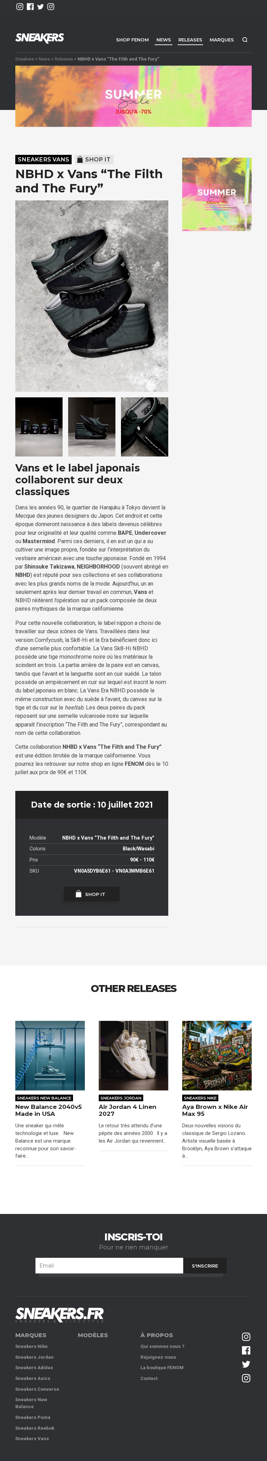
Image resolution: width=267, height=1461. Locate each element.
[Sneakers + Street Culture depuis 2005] (59, 1315)
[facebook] (30, 6)
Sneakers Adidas (34, 1367)
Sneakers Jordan (120, 1098)
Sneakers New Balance (44, 1098)
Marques (222, 39)
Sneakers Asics (32, 1378)
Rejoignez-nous (158, 1357)
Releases (190, 39)
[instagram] (19, 6)
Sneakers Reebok (34, 1428)
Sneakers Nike (200, 1098)
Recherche (245, 39)
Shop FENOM (132, 39)
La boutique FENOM (162, 1367)
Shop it (98, 159)
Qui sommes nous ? (162, 1346)
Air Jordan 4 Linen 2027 (127, 1110)
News (163, 39)
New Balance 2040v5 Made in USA (48, 1110)
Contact (148, 1378)
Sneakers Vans (43, 159)
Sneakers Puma (32, 1417)
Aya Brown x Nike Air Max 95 (215, 1110)
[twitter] (40, 6)
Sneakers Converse (37, 1389)
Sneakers (24, 58)
